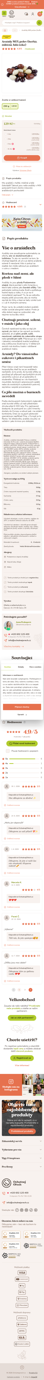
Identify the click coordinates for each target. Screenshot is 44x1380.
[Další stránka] (30, 990)
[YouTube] (26, 1210)
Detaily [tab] (21, 667)
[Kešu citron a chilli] (22, 222)
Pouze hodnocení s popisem (24, 751)
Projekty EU (33, 1373)
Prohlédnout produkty (22, 1131)
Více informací (20, 7)
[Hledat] (39, 23)
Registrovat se (24, 1058)
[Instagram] (22, 1210)
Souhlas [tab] (7, 667)
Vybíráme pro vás (11, 1149)
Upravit (21, 714)
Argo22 (34, 1377)
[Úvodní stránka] (11, 14)
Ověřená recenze (13, 805)
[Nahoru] (22, 1367)
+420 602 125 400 (20, 634)
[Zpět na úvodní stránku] (5, 30)
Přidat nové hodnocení (24, 743)
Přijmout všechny (22, 707)
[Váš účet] (33, 14)
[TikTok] (31, 1210)
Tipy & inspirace (11, 1158)
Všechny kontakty (12, 646)
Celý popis (6, 195)
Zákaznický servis (12, 1141)
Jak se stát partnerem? (22, 1017)
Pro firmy (7, 1166)
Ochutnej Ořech (25, 170)
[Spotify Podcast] (36, 1210)
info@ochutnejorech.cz (19, 640)
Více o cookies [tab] (35, 667)
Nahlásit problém (13, 1377)
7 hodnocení (30, 49)
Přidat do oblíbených (23, 166)
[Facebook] (17, 1210)
